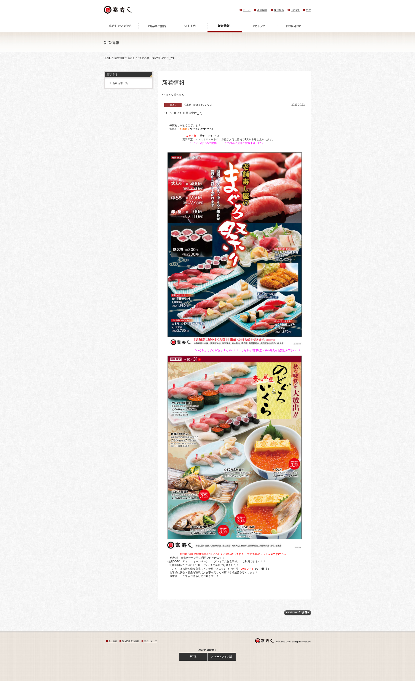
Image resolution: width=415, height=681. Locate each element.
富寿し (131, 57)
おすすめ (190, 27)
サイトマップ (150, 641)
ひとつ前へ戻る (175, 94)
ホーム (247, 10)
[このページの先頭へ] (297, 614)
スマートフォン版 (221, 656)
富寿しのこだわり (121, 27)
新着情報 (225, 27)
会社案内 (262, 10)
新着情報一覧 (120, 83)
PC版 (193, 656)
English (295, 10)
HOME (108, 57)
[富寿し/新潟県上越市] (118, 11)
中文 (308, 10)
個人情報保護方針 (130, 641)
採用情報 (279, 10)
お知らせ (259, 27)
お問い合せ (294, 27)
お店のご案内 (155, 27)
